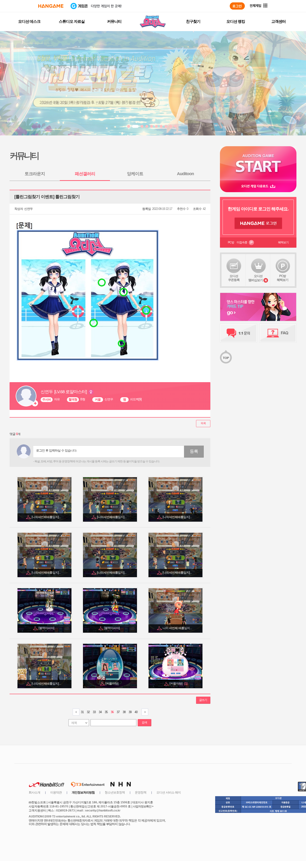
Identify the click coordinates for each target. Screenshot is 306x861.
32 (88, 712)
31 (82, 712)
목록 (203, 423)
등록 (194, 451)
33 (94, 712)
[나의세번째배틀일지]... (47, 517)
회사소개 (34, 792)
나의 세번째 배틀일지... (178, 628)
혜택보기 (283, 242)
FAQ (277, 333)
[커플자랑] (112, 683)
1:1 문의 (238, 333)
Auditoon (185, 173)
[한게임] (50, 6)
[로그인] (237, 6)
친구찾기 (193, 21)
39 (130, 712)
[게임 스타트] (258, 163)
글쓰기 (203, 700)
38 (124, 712)
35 (106, 712)
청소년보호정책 (115, 792)
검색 (144, 722)
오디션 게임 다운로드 (258, 186)
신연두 (28, 209)
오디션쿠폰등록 (234, 278)
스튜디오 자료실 (72, 21)
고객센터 (278, 21)
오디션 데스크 (29, 21)
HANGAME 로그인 (258, 223)
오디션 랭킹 (235, 21)
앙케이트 (135, 173)
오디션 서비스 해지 (168, 792)
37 (118, 712)
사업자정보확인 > (143, 806)
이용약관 (56, 792)
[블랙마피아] (46, 628)
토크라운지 (35, 173)
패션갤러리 (85, 173)
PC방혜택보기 (282, 278)
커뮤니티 (114, 21)
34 (100, 712)
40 (136, 712)
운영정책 (140, 792)
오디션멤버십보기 (255, 278)
